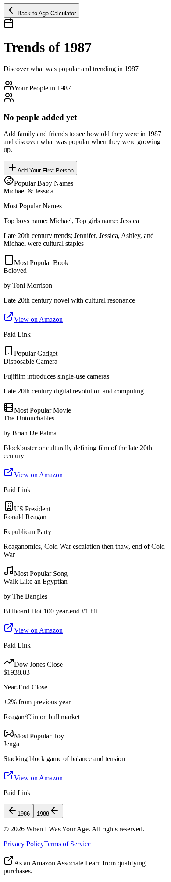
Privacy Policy (24, 844)
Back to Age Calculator (47, 13)
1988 (43, 813)
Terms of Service (67, 844)
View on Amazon (38, 319)
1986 (24, 813)
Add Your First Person (46, 170)
